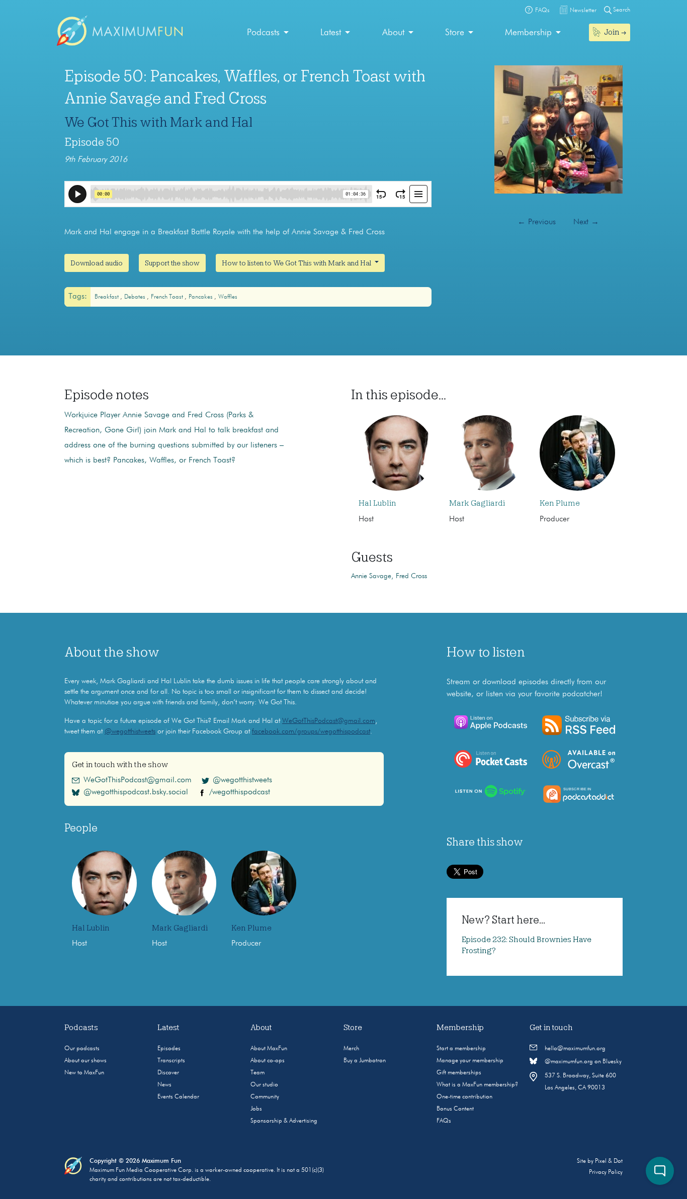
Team (257, 1073)
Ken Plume (560, 503)
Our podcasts (82, 1049)
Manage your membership (470, 1061)
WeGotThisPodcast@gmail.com (328, 720)
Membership (528, 32)
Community (264, 1097)
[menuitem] (268, 33)
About (393, 32)
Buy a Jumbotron (364, 1061)
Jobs (256, 1109)
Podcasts (263, 32)
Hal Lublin (377, 503)
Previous (537, 222)
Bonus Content (455, 1109)
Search (621, 10)
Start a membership (461, 1049)
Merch (351, 1049)
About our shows (85, 1061)
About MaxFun (268, 1049)
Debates (135, 297)
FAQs (444, 1121)
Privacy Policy (606, 1172)
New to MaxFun (84, 1073)
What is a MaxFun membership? (477, 1085)
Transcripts (171, 1061)
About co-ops (267, 1061)
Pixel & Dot (609, 1161)
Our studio (264, 1085)
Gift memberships (459, 1073)
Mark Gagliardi (477, 503)
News (164, 1085)
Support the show (172, 263)
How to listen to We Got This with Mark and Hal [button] (297, 263)
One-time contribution (464, 1097)
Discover (168, 1073)
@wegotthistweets (130, 731)
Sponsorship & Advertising (283, 1121)
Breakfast (107, 297)
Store (454, 32)
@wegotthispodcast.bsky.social (135, 792)
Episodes (169, 1049)
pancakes (201, 297)
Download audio (96, 263)
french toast (168, 297)
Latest (330, 32)
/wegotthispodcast (239, 792)
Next (586, 222)
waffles (227, 297)
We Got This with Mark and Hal (158, 122)
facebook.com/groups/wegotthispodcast (311, 731)
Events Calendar (178, 1097)
